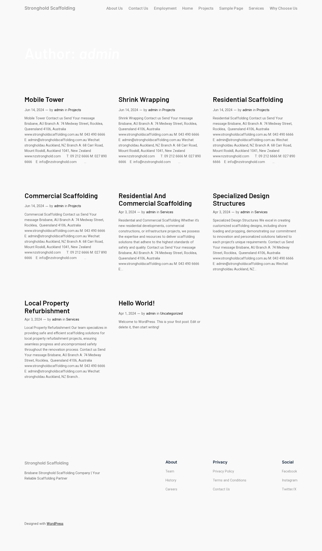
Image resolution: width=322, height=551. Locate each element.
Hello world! (137, 303)
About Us (114, 8)
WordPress (55, 524)
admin (59, 110)
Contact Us (138, 8)
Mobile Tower (44, 99)
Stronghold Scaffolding (50, 8)
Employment (165, 8)
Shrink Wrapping (144, 99)
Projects (206, 8)
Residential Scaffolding (248, 99)
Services (256, 8)
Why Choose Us (283, 8)
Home (187, 8)
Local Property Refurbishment (47, 306)
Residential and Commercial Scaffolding (155, 199)
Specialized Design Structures (241, 199)
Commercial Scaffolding (61, 195)
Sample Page (231, 8)
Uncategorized (171, 314)
